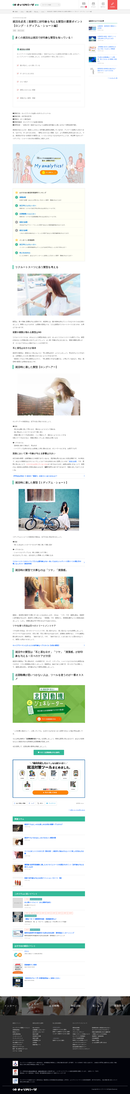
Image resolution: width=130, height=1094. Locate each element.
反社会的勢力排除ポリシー (79, 1046)
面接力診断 (73, 461)
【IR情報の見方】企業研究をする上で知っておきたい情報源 (107, 48)
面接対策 (119, 1005)
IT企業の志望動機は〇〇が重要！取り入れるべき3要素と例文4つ (107, 59)
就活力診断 (35, 1034)
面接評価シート (37, 1044)
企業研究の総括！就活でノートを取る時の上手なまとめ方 (107, 37)
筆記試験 (76, 1005)
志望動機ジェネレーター (39, 1029)
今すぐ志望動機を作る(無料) (50, 752)
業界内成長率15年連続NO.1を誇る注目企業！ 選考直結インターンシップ (49, 933)
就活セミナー (16, 1032)
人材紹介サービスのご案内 (59, 1029)
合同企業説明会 (17, 1034)
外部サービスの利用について (80, 1040)
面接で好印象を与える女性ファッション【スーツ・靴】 (43, 878)
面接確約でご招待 (30, 965)
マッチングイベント (18, 1038)
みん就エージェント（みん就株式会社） (38, 902)
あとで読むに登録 (20, 803)
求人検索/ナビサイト (18, 1042)
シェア (32, 803)
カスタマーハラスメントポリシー (81, 1048)
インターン (10, 1005)
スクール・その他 (17, 1051)
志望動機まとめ (37, 1040)
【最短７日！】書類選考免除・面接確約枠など (40, 919)
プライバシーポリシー (78, 1032)
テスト (26, 951)
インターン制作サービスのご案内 (61, 1033)
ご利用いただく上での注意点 (99, 1034)
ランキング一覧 (113, 78)
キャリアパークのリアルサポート (100, 1029)
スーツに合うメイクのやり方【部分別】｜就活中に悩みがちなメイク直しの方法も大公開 (54, 852)
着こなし (97, 1005)
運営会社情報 (76, 1027)
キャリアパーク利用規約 (79, 1036)
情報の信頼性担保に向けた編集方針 (101, 1032)
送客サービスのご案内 (58, 1040)
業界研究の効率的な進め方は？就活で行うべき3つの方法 (107, 69)
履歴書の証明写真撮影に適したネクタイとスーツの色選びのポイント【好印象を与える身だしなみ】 (54, 866)
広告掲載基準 (95, 1038)
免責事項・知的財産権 (97, 1036)
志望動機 (54, 1005)
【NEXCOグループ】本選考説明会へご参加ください (42, 978)
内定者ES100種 (37, 1036)
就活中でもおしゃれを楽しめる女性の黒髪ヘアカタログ (43, 824)
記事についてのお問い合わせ (77, 810)
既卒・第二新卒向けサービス (20, 1048)
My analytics (36, 1027)
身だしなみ (21, 30)
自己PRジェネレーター (38, 1032)
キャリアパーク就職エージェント (21, 1027)
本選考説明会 (16, 1029)
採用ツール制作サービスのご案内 (61, 1031)
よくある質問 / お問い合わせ (99, 1042)
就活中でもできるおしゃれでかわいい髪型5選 (40, 838)
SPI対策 (35, 1042)
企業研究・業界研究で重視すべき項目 (107, 27)
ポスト (41, 803)
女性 (14, 30)
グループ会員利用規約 (78, 1038)
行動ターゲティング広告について (81, 1034)
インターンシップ (17, 1036)
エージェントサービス (18, 1040)
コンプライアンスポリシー (79, 1042)
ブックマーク (52, 803)
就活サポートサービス (18, 1046)
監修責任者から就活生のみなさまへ (101, 1027)
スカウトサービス (17, 1044)
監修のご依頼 (95, 1040)
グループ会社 (76, 1029)
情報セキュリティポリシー (79, 1044)
